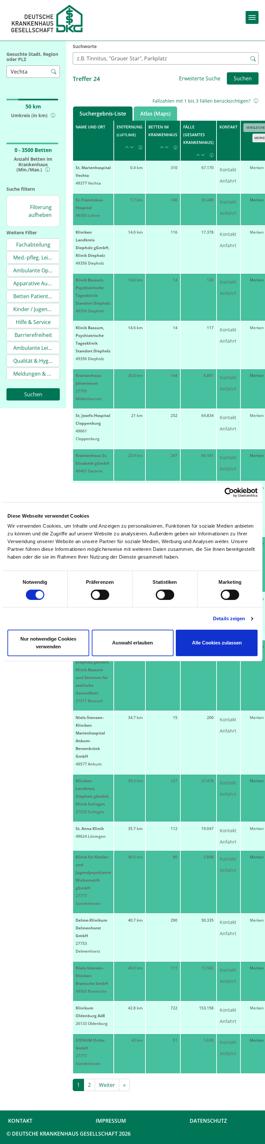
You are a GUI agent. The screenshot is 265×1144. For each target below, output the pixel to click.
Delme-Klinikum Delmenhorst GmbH (91, 927)
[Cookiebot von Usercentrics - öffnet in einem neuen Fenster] (229, 492)
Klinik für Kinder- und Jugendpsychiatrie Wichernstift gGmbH (93, 872)
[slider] (17, 88)
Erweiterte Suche (199, 78)
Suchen (33, 394)
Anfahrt (228, 181)
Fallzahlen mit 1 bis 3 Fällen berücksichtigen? (201, 101)
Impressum (111, 1120)
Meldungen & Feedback (36, 373)
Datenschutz (208, 1120)
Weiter (107, 1084)
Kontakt (228, 170)
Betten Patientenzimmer (36, 296)
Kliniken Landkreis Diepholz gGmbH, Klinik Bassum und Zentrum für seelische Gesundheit (92, 670)
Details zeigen (229, 618)
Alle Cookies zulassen (217, 642)
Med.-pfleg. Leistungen (36, 257)
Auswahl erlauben (132, 642)
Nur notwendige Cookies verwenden (48, 642)
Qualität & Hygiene (36, 360)
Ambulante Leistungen (36, 347)
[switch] (100, 595)
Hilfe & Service (33, 322)
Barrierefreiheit (33, 335)
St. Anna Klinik (90, 828)
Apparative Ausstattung (36, 283)
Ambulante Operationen (36, 270)
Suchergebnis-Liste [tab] (103, 113)
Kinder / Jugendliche (36, 309)
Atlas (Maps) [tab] (155, 113)
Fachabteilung (33, 244)
